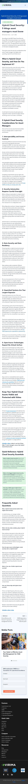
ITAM (11, 22)
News (3, 728)
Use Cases (4, 723)
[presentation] (14, 641)
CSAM (8, 22)
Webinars (3, 753)
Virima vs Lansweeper (6, 740)
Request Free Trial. (17, 1)
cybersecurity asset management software (16, 438)
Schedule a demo (6, 443)
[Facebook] (4, 774)
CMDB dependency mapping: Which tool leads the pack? (21, 619)
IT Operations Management (7, 715)
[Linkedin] (12, 774)
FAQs (3, 730)
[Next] (24, 646)
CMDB (3, 709)
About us (3, 755)
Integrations (4, 721)
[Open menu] (25, 5)
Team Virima (7, 34)
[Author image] (3, 35)
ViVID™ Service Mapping (7, 711)
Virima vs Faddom (5, 742)
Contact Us (4, 757)
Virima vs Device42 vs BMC (7, 738)
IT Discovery (4, 708)
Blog (5, 22)
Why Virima (4, 726)
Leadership (4, 725)
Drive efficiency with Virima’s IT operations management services (7, 619)
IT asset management (11, 411)
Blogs (3, 748)
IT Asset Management (6, 713)
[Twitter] (8, 774)
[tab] (11, 660)
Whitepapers (4, 751)
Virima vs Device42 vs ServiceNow (9, 736)
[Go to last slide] (4, 646)
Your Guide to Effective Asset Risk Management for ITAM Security (12, 654)
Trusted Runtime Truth (6, 706)
